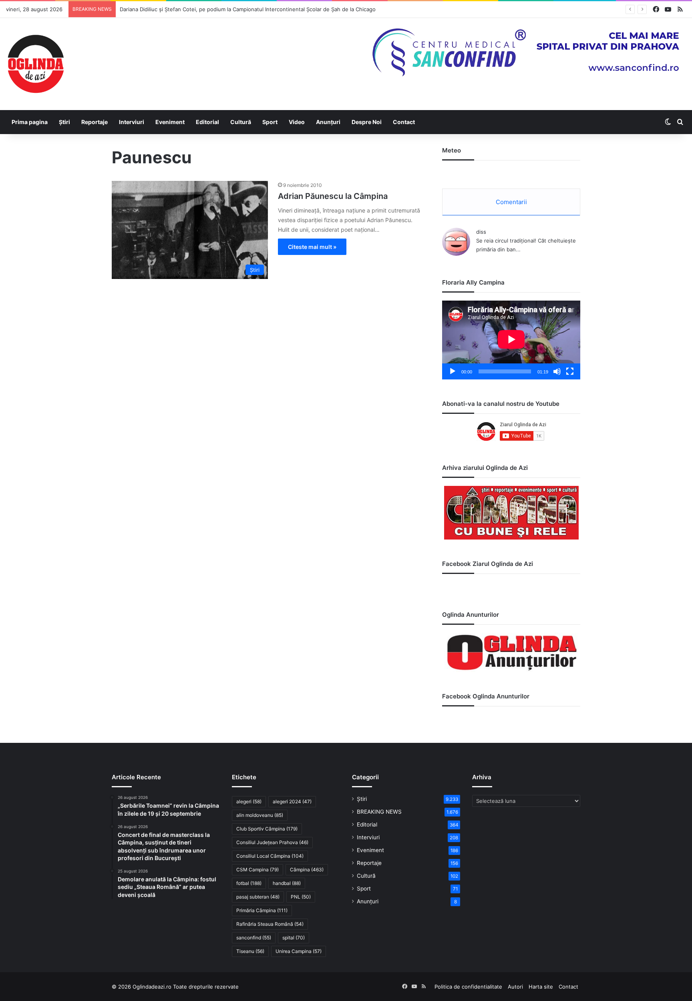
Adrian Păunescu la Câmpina (333, 196)
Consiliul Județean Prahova (272, 842)
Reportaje (94, 121)
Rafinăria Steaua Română (270, 924)
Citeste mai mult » (312, 246)
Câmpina (307, 870)
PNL (301, 897)
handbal (287, 883)
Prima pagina (30, 121)
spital (293, 938)
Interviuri (131, 121)
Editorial (207, 121)
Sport (270, 121)
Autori (515, 986)
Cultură (240, 121)
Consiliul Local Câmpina (270, 856)
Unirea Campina (299, 951)
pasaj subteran (258, 897)
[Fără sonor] (557, 371)
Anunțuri (328, 121)
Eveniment (170, 121)
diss (481, 232)
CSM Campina (257, 870)
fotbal (249, 883)
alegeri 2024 (292, 801)
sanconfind (253, 938)
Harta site (541, 986)
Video (297, 121)
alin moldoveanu (259, 815)
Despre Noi (367, 121)
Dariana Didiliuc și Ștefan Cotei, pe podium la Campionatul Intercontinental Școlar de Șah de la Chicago (248, 9)
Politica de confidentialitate (468, 986)
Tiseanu (250, 951)
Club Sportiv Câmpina (267, 829)
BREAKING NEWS (379, 811)
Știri (64, 121)
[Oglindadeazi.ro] (35, 64)
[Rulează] (453, 371)
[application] (511, 340)
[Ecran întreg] (570, 371)
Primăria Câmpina (262, 910)
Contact (404, 121)
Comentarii (511, 202)
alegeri (249, 801)
